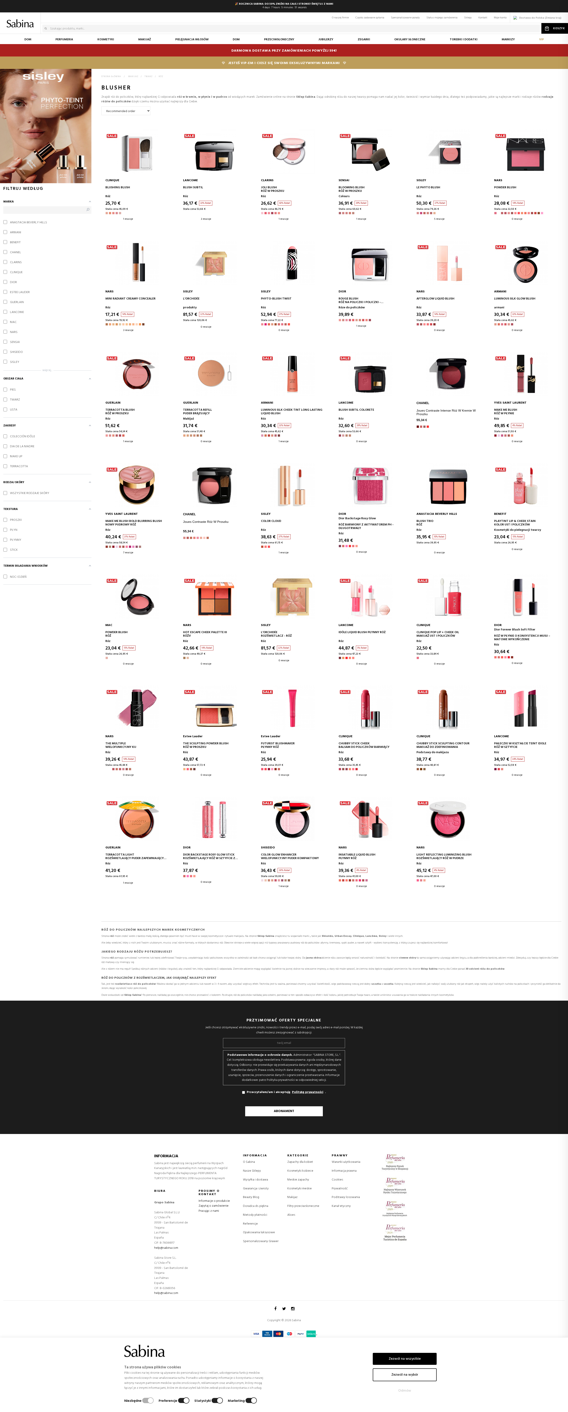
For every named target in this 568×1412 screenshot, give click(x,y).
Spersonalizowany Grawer (260, 1241)
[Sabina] (21, 20)
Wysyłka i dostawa (255, 1179)
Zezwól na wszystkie (405, 1359)
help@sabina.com (166, 1248)
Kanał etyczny (341, 1206)
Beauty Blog (251, 1197)
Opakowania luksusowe (259, 1232)
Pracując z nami (209, 1211)
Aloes (291, 1215)
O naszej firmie (340, 18)
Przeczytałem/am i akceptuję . (286, 1092)
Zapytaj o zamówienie (214, 1205)
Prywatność (340, 1188)
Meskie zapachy (298, 1179)
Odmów (404, 1391)
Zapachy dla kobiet (300, 1162)
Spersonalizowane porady (405, 18)
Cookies (337, 1179)
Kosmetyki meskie (299, 1188)
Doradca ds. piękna (255, 1206)
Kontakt (482, 18)
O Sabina (249, 1162)
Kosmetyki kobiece (300, 1171)
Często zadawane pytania (369, 18)
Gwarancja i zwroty (256, 1188)
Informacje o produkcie (214, 1201)
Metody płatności (255, 1215)
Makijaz (292, 1197)
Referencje (250, 1223)
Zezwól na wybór (404, 1375)
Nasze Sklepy (252, 1170)
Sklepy (468, 18)
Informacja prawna (344, 1170)
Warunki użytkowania (346, 1162)
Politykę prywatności (307, 1092)
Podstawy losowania (346, 1197)
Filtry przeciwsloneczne (303, 1206)
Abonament (284, 1111)
